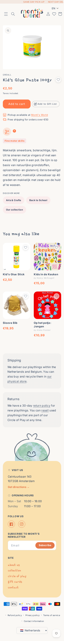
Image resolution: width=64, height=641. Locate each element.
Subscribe (42, 545)
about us (14, 565)
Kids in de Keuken (45, 270)
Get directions (19, 487)
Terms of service (50, 615)
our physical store (19, 375)
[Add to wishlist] (55, 77)
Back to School (38, 197)
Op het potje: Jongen (41, 319)
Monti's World (39, 111)
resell (49, 404)
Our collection (14, 206)
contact (13, 587)
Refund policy (13, 615)
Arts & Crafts (13, 197)
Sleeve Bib (10, 317)
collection (14, 570)
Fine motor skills (14, 137)
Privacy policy (31, 615)
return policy (41, 400)
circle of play (17, 576)
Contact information (32, 621)
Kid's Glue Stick (14, 270)
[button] (6, 13)
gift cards (15, 582)
